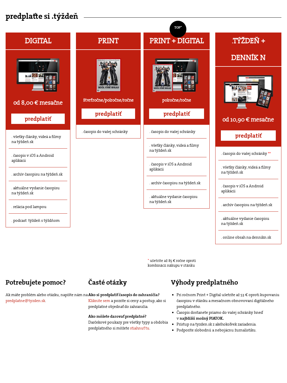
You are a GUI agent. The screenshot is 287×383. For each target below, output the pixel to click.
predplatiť (38, 119)
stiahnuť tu (139, 328)
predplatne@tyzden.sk (25, 300)
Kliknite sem (99, 300)
